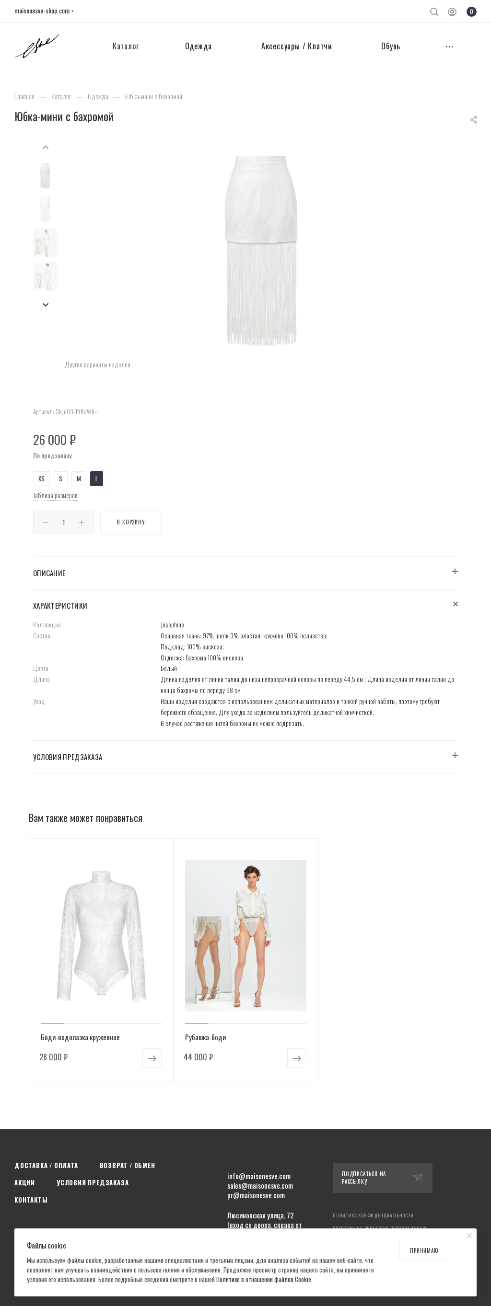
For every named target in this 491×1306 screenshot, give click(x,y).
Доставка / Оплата (46, 1165)
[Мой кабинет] (452, 12)
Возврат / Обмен (127, 1165)
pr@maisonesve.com (256, 1195)
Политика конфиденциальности (373, 1215)
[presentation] (45, 145)
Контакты (30, 1199)
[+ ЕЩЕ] (450, 46)
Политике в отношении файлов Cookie (263, 1279)
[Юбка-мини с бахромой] (261, 250)
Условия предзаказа (93, 1182)
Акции (24, 1182)
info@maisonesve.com (259, 1176)
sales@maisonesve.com (260, 1185)
